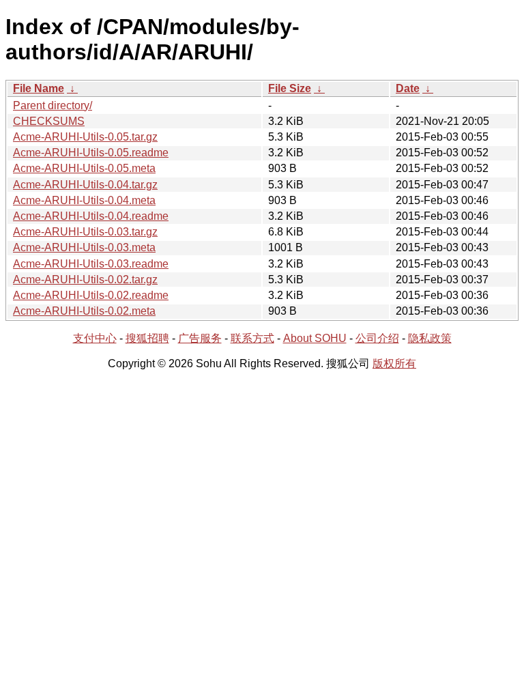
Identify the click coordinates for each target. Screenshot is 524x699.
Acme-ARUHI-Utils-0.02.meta (84, 311)
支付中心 (95, 338)
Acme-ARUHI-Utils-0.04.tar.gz (85, 184)
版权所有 (394, 363)
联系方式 (252, 338)
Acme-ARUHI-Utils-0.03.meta (84, 247)
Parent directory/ (52, 105)
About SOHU (315, 338)
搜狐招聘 (147, 338)
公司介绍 (377, 338)
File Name (38, 88)
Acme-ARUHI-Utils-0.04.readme (91, 216)
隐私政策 (430, 338)
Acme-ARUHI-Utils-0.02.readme (91, 295)
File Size (289, 88)
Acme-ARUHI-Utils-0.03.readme (91, 264)
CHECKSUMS (49, 121)
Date (408, 88)
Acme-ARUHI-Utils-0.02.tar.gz (85, 279)
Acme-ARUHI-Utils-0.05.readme (91, 152)
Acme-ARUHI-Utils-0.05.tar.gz (85, 137)
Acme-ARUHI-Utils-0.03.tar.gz (85, 232)
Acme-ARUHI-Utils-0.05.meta (84, 168)
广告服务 (200, 338)
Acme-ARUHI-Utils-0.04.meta (84, 200)
